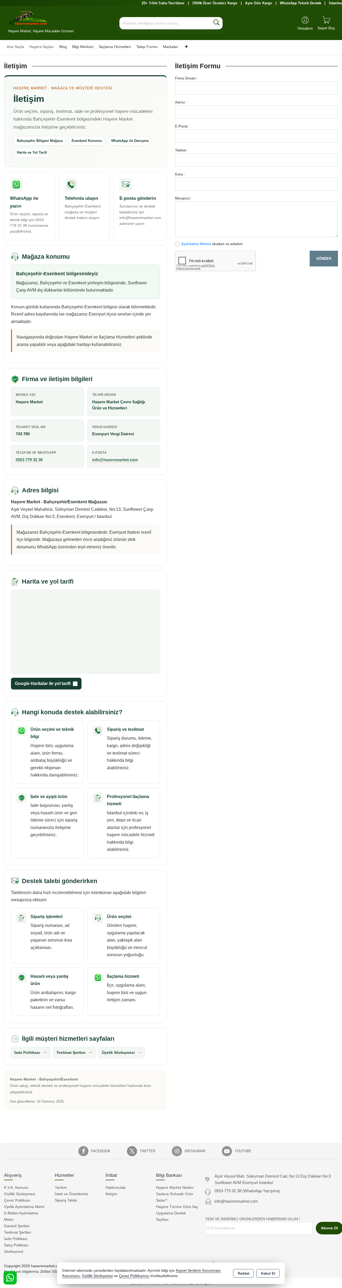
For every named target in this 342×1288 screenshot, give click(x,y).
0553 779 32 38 (29, 459)
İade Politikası (27, 1052)
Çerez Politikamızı (134, 1276)
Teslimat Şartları (71, 1052)
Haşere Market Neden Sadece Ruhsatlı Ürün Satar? (174, 1193)
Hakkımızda (116, 1187)
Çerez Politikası (17, 1200)
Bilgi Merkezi (83, 47)
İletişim (111, 1194)
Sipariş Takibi (66, 1200)
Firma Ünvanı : (186, 78)
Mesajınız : (183, 198)
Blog (63, 47)
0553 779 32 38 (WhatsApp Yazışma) (247, 1191)
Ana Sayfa (15, 47)
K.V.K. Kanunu (16, 1187)
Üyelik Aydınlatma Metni (24, 1207)
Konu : (180, 174)
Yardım (61, 1187)
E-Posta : (182, 126)
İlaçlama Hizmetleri (115, 47)
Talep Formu (147, 47)
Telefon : (181, 150)
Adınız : (181, 102)
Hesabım (305, 28)
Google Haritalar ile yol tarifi (43, 683)
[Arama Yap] (216, 23)
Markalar (170, 47)
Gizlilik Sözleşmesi (19, 1194)
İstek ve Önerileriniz (71, 1194)
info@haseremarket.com (115, 459)
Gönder (323, 259)
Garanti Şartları (17, 1226)
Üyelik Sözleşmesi (118, 1052)
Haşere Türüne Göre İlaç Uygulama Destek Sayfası (177, 1213)
